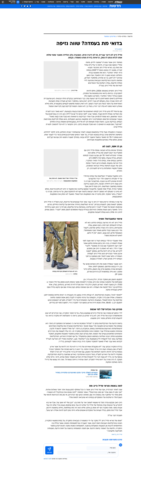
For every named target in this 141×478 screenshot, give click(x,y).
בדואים (114, 434)
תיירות (58, 2)
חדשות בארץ (89, 6)
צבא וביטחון (97, 6)
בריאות (65, 2)
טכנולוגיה (51, 2)
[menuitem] (109, 2)
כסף (77, 2)
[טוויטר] (24, 6)
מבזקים (105, 6)
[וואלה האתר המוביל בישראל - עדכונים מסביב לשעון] (118, 2)
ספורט (104, 2)
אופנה (43, 2)
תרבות (90, 2)
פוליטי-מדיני (79, 6)
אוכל (72, 2)
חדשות (110, 2)
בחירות (96, 2)
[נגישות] (3, 2)
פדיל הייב (119, 434)
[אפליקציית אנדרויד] (30, 6)
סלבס (83, 2)
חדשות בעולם (70, 6)
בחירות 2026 (61, 6)
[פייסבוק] (21, 6)
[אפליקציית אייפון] (27, 6)
